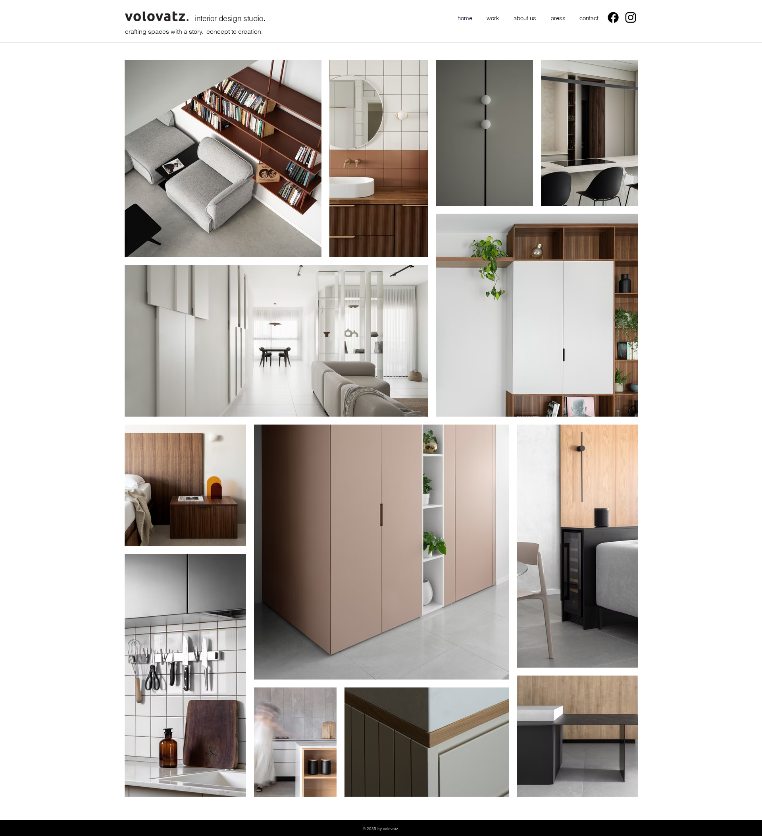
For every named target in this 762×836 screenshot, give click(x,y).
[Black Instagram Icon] (630, 17)
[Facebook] (613, 17)
